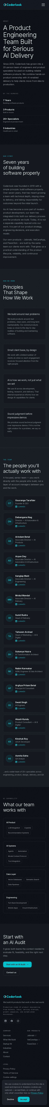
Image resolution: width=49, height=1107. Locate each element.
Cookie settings (10, 1077)
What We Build (9, 1040)
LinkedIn (21, 507)
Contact (6, 1056)
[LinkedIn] (5, 1021)
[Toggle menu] (43, 4)
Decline (10, 1099)
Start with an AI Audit (15, 964)
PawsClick (31, 1044)
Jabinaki (30, 1035)
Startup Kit (7, 1044)
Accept (23, 1099)
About (5, 1052)
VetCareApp (32, 1040)
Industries (7, 1048)
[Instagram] (18, 1021)
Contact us (11, 972)
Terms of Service (10, 1073)
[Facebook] (11, 1021)
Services (7, 1035)
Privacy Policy (9, 1069)
